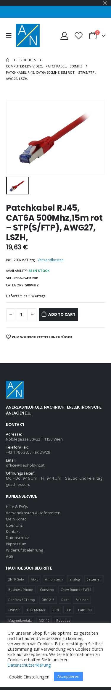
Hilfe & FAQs (17, 506)
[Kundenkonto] (64, 36)
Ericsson (82, 599)
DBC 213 (48, 599)
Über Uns (14, 525)
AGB (10, 556)
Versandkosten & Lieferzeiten (33, 512)
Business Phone (20, 589)
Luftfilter (85, 610)
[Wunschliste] (78, 36)
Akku (34, 579)
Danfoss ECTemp (21, 599)
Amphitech (54, 579)
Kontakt (13, 531)
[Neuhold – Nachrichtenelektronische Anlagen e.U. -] (28, 35)
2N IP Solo (16, 579)
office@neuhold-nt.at (25, 465)
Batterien (94, 579)
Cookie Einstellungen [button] (29, 676)
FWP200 (14, 610)
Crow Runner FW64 (76, 589)
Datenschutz (17, 537)
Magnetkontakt (20, 620)
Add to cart (61, 314)
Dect (65, 599)
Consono (47, 589)
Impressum (16, 543)
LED (68, 610)
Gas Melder (36, 610)
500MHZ (32, 285)
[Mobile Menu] (10, 35)
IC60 (55, 610)
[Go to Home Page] (8, 60)
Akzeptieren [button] (68, 676)
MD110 (44, 620)
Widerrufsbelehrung (24, 550)
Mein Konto (16, 519)
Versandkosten (51, 259)
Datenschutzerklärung (29, 665)
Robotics (63, 620)
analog (75, 579)
